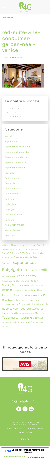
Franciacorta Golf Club (14, 280)
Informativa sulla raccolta (17, 456)
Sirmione (44, 313)
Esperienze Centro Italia (18, 146)
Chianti (4, 257)
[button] (3, 7)
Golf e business (13, 178)
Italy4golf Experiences (23, 290)
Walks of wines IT (14, 230)
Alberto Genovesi (12, 245)
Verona (35, 322)
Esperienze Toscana (15, 162)
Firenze (5, 276)
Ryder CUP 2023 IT (14, 225)
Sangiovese (30, 313)
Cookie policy (34, 422)
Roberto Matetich (38, 304)
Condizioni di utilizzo (25, 425)
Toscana (8, 317)
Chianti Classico (15, 257)
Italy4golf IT (11, 209)
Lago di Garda (12, 295)
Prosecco (24, 304)
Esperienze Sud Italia (16, 157)
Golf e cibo (10, 183)
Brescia (5, 249)
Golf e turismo (12, 193)
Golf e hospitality (14, 188)
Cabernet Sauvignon (18, 249)
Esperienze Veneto (15, 167)
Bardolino (42, 245)
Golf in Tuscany (37, 285)
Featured (9, 173)
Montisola (6, 304)
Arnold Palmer (29, 245)
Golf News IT (11, 199)
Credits (25, 439)
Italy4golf (8, 289)
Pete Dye (14, 304)
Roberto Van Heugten (16, 308)
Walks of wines (13, 116)
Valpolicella (18, 322)
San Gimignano (18, 313)
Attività (8, 136)
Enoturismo (7, 263)
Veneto (28, 322)
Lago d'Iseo (36, 290)
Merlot (37, 300)
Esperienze (11, 141)
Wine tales (10, 112)
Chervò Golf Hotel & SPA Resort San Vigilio (23, 253)
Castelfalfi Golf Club (35, 249)
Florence (11, 276)
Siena (37, 313)
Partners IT (10, 220)
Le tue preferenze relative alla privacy (28, 450)
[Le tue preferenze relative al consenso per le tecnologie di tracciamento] (36, 457)
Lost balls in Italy (15, 108)
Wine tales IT (12, 235)
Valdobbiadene (7, 322)
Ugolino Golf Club (33, 317)
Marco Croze (26, 299)
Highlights (10, 204)
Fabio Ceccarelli (34, 270)
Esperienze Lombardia (17, 152)
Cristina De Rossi (30, 257)
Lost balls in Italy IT (15, 214)
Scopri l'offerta (25, 364)
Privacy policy (16, 422)
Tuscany (19, 318)
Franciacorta (26, 276)
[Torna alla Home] (25, 7)
